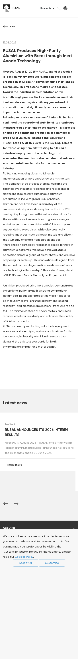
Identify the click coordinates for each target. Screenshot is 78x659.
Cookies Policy (24, 556)
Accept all (25, 563)
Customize (52, 563)
